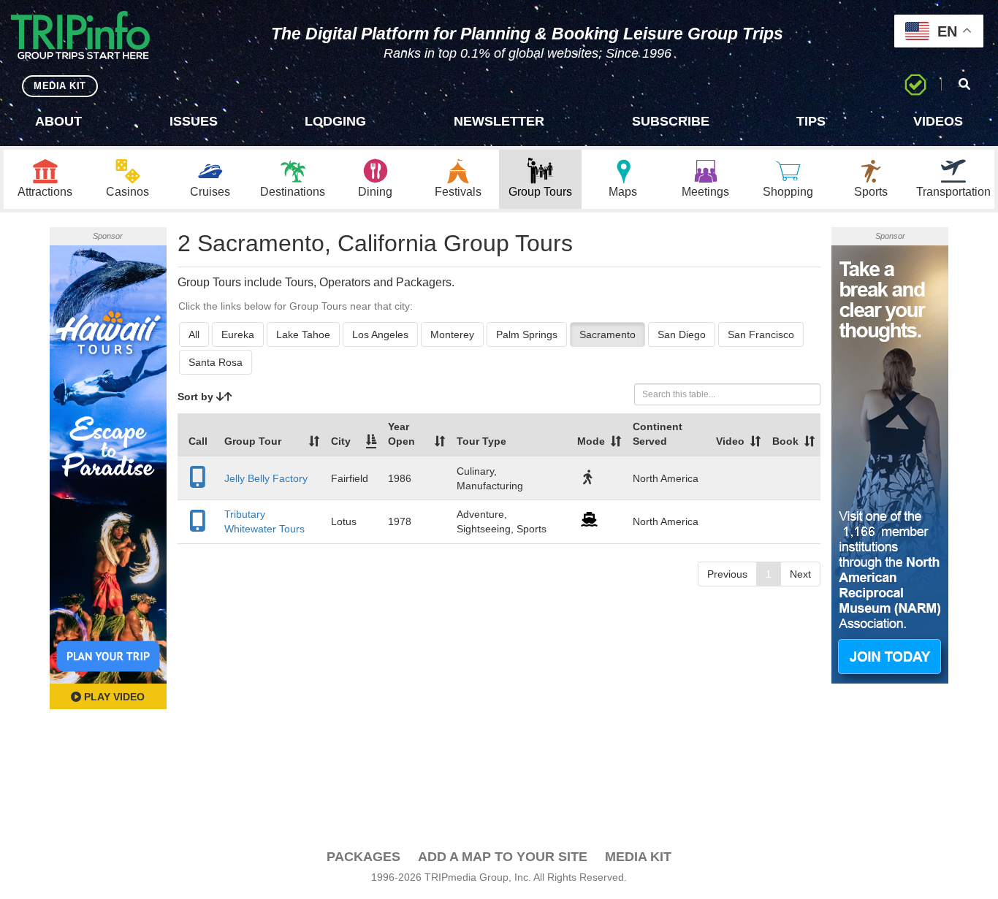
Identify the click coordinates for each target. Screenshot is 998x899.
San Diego (682, 334)
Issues (193, 121)
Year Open (401, 434)
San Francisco (761, 334)
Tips (811, 121)
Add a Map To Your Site (502, 856)
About (58, 121)
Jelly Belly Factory (266, 478)
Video (730, 441)
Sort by (197, 396)
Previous (727, 574)
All (193, 334)
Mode (591, 441)
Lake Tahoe (303, 334)
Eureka (237, 334)
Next (800, 574)
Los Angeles (380, 334)
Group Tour (252, 441)
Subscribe (670, 121)
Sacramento (607, 334)
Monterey (452, 334)
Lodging (335, 121)
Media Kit (638, 856)
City (341, 441)
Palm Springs (526, 334)
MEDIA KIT (60, 85)
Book (785, 441)
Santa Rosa (215, 362)
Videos (938, 121)
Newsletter (499, 121)
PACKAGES (363, 856)
